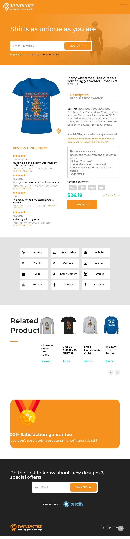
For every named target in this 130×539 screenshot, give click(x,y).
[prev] (110, 372)
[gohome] (121, 528)
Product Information (86, 98)
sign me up (81, 487)
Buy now (82, 204)
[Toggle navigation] (123, 7)
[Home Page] (18, 7)
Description (79, 95)
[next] (117, 372)
